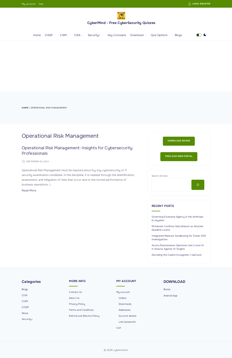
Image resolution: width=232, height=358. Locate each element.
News (25, 313)
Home (25, 107)
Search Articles (160, 176)
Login (195, 3)
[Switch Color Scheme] (205, 35)
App (175, 295)
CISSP (25, 307)
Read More (29, 190)
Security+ (27, 319)
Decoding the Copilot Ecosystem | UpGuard (176, 254)
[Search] (197, 185)
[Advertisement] (116, 66)
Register (205, 3)
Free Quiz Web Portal (179, 156)
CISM (25, 301)
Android (168, 295)
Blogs (25, 289)
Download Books (179, 140)
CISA (24, 295)
